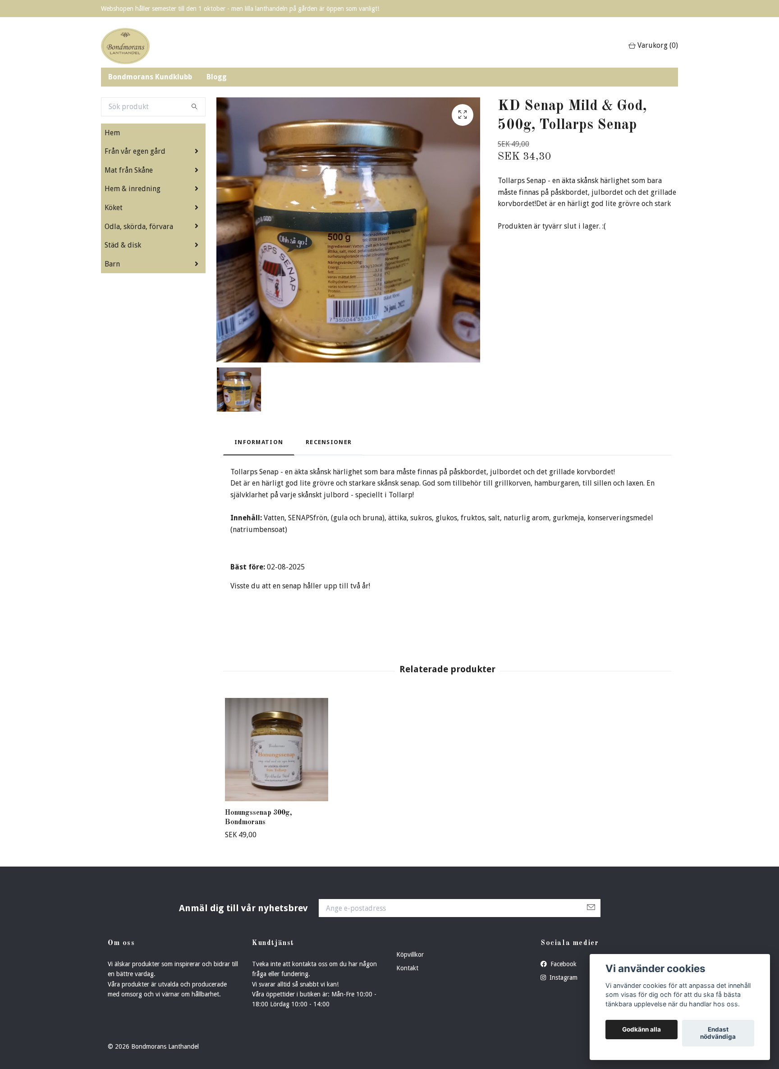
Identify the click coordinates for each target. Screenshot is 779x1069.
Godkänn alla (641, 1029)
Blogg (216, 77)
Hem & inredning (132, 188)
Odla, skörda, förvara (139, 226)
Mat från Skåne (129, 170)
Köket (114, 207)
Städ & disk (123, 245)
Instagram (562, 977)
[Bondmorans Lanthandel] (125, 46)
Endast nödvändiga (718, 1033)
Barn (112, 264)
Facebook (563, 964)
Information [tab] (258, 442)
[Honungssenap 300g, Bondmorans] (276, 749)
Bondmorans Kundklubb (150, 77)
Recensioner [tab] (329, 442)
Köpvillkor (410, 954)
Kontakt (407, 968)
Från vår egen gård (135, 151)
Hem (112, 132)
